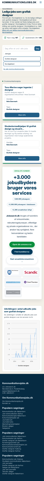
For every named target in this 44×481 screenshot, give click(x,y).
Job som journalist (9, 469)
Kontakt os (6, 403)
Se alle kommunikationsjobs (13, 69)
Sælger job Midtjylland (10, 467)
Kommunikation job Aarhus (12, 438)
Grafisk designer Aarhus (11, 451)
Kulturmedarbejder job (10, 418)
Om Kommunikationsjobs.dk (12, 401)
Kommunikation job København (13, 411)
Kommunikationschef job (11, 447)
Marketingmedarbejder (11, 424)
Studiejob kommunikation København (16, 461)
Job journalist (7, 463)
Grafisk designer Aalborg (11, 449)
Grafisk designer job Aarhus (12, 465)
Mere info (22, 115)
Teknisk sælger (8, 471)
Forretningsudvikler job (11, 443)
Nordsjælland (7, 8)
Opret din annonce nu (22, 244)
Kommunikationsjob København (14, 416)
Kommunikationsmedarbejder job (14, 445)
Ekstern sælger (8, 426)
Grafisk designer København (13, 474)
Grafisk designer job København (14, 440)
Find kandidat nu (22, 252)
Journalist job (7, 420)
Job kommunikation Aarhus (12, 414)
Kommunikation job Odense (12, 459)
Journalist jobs (7, 422)
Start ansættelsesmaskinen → (22, 260)
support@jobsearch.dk (11, 391)
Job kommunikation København (14, 436)
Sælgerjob (6, 428)
